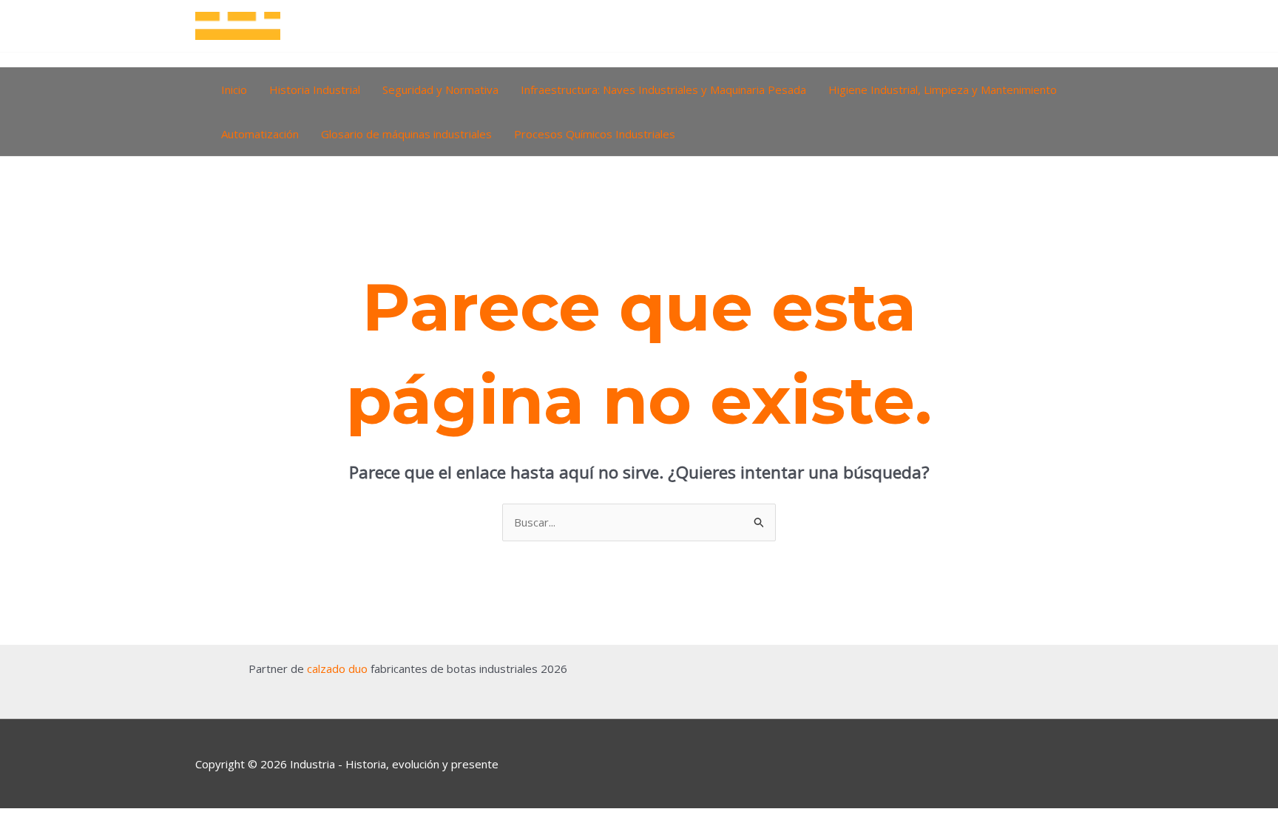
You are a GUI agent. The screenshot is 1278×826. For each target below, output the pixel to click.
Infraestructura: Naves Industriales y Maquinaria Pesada (663, 89)
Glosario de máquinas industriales (406, 133)
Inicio (234, 89)
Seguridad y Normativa (440, 89)
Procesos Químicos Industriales (594, 133)
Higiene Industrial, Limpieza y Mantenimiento (942, 89)
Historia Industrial (314, 89)
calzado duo (337, 668)
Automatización (260, 133)
